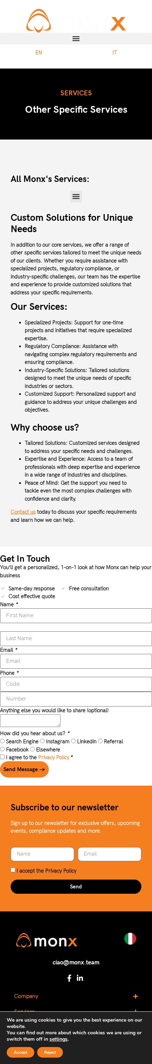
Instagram (57, 741)
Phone (9, 673)
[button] (76, 39)
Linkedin (86, 741)
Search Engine (22, 741)
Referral (113, 741)
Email (8, 650)
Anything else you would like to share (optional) (54, 710)
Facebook (17, 749)
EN (38, 52)
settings (58, 1039)
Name (9, 604)
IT (114, 52)
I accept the (46, 871)
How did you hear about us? (34, 733)
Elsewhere (47, 749)
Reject (50, 1052)
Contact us (23, 512)
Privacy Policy (53, 757)
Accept (20, 1052)
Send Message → (24, 769)
